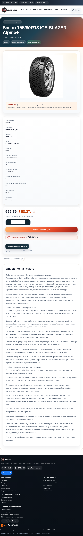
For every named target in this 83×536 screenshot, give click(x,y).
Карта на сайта (47, 485)
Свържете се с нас (7, 497)
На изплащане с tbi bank (17, 246)
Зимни (28, 10)
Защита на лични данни (8, 491)
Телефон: (10, 2)
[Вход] (73, 10)
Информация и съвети (49, 480)
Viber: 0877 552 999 (27, 2)
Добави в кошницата (41, 230)
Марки (56, 10)
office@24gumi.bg (41, 2)
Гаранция (4, 485)
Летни (22, 10)
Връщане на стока (6, 500)
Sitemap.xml (46, 488)
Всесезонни (37, 10)
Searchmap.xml (47, 491)
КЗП (54, 530)
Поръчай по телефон (24, 237)
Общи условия (5, 488)
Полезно (64, 10)
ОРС (48, 530)
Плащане (4, 483)
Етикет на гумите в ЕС (49, 483)
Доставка (4, 480)
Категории (48, 10)
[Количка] (79, 10)
